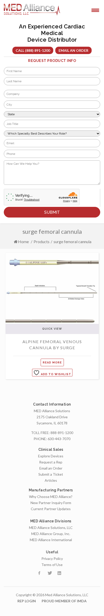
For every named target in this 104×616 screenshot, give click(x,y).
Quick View (52, 328)
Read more (52, 362)
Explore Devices (50, 456)
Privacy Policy (52, 558)
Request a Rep (50, 462)
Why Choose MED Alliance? (50, 496)
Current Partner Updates (51, 509)
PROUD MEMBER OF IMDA (64, 601)
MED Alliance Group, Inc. (50, 533)
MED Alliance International (51, 540)
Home (23, 241)
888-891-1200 (61, 432)
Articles (51, 480)
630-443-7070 (59, 439)
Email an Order (73, 50)
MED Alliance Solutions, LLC (51, 527)
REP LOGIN (26, 601)
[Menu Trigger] (95, 10)
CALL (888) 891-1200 (33, 50)
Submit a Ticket (50, 474)
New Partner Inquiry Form (51, 503)
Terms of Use (52, 564)
